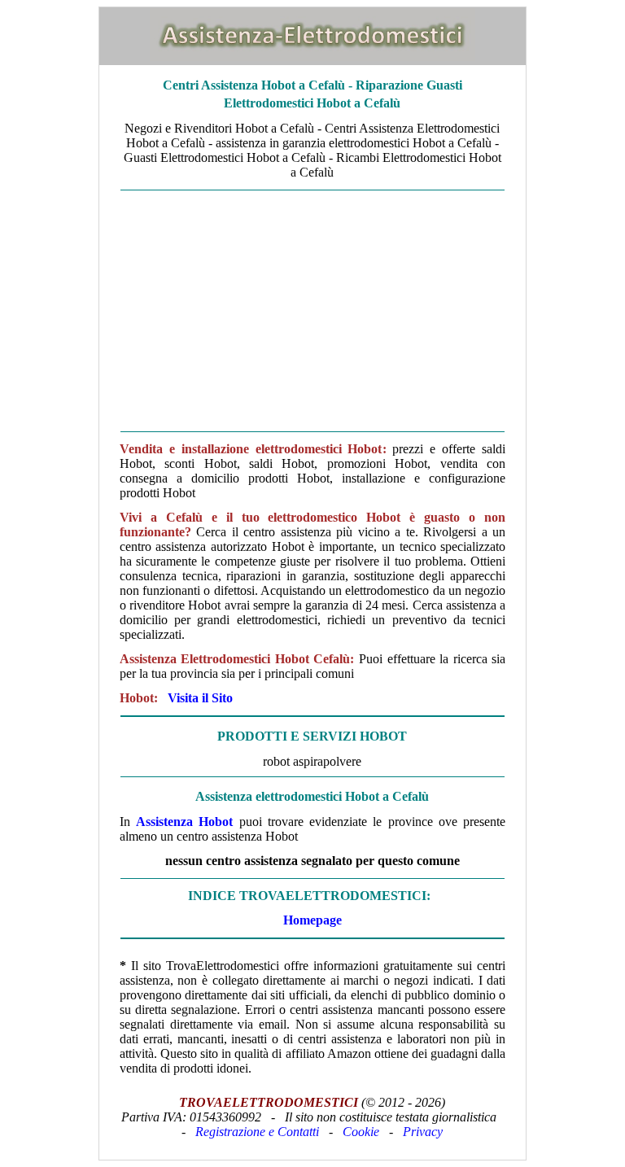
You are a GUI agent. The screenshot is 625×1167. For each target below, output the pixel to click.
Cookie (361, 1132)
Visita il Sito (200, 698)
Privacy (423, 1132)
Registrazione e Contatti (257, 1132)
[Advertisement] (312, 311)
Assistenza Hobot (184, 821)
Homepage (312, 920)
